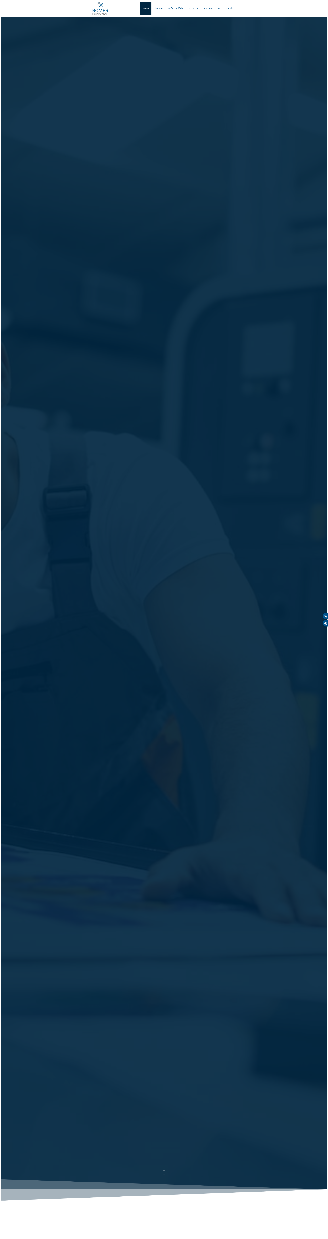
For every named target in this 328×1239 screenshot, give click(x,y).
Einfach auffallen (176, 8)
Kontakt (229, 8)
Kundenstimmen (212, 8)
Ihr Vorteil (194, 8)
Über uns (158, 8)
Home (146, 8)
